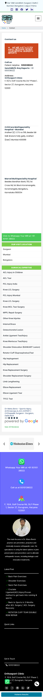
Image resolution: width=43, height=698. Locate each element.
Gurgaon (7, 249)
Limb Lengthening (11, 381)
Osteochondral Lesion (13, 330)
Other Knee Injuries (11, 318)
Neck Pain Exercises (17, 585)
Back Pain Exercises (17, 576)
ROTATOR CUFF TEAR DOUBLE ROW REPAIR (21, 613)
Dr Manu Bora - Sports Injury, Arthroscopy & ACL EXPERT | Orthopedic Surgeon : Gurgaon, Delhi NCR (19, 412)
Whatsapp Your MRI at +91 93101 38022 (21, 469)
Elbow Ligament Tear (12, 393)
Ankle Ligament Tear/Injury (15, 335)
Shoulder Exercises (17, 581)
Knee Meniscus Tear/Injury (15, 341)
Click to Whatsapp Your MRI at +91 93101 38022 (19, 237)
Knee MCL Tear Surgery (14, 307)
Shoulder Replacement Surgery (17, 376)
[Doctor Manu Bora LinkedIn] (32, 9)
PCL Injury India (10, 284)
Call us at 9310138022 (21, 487)
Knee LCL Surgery (11, 289)
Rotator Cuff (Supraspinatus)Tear (18, 353)
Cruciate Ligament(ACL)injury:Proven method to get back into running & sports (21, 593)
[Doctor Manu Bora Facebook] (21, 9)
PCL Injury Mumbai (11, 295)
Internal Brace (9, 324)
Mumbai (6, 254)
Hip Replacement (10, 364)
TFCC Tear (8, 399)
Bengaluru (7, 260)
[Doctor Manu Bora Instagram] (17, 9)
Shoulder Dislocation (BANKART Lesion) (21, 347)
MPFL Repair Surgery (12, 312)
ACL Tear (7, 278)
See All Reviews (12, 427)
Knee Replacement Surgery (15, 370)
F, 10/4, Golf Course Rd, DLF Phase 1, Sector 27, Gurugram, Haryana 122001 (21, 507)
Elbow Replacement (12, 387)
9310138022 (14, 665)
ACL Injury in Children (13, 272)
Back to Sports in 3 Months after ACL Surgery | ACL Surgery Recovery (20, 605)
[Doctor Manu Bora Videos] (12, 9)
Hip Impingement (11, 358)
